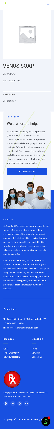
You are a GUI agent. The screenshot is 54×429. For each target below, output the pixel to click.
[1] (46, 423)
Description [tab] (9, 94)
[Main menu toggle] (48, 5)
